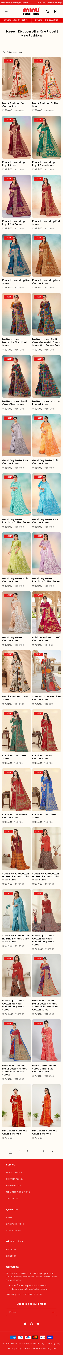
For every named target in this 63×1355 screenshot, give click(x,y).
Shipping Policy (14, 1179)
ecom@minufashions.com (33, 1289)
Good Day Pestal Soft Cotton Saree (45, 462)
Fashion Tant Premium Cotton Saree (15, 816)
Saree (9, 1217)
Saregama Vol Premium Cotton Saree (46, 698)
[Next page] (52, 1151)
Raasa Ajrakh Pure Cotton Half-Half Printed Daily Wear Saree (43, 940)
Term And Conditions (18, 1192)
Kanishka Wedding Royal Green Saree (43, 164)
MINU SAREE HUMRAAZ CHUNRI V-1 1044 (44, 1132)
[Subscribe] (53, 1312)
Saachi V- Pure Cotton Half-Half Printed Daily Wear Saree (15, 876)
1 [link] (10, 1151)
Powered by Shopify (35, 1343)
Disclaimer (12, 1198)
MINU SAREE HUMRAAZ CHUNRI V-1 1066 (14, 1132)
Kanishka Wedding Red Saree (46, 223)
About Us (11, 1249)
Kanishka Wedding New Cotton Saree (46, 282)
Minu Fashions (18, 1343)
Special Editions (15, 1224)
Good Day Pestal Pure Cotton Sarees (15, 462)
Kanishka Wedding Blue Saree (16, 282)
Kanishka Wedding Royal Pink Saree (13, 223)
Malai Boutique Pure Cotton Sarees (14, 105)
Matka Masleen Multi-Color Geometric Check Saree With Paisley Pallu (46, 342)
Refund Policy (13, 1185)
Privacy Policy (14, 1172)
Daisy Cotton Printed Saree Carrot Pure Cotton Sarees (44, 1068)
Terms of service (32, 1348)
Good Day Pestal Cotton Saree (12, 639)
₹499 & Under (13, 1230)
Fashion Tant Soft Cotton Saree (43, 757)
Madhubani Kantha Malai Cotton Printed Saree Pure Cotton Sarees (14, 1070)
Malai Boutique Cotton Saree (45, 105)
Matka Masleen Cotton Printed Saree (46, 403)
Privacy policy (14, 1348)
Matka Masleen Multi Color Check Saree (14, 403)
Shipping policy (50, 1348)
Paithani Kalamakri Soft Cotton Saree (46, 639)
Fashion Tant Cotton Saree (14, 757)
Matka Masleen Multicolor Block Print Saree (14, 342)
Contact (11, 1256)
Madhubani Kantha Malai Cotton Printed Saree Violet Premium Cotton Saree (45, 1005)
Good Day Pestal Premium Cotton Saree (16, 521)
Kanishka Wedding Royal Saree (13, 164)
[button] (6, 11)
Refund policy (53, 1344)
